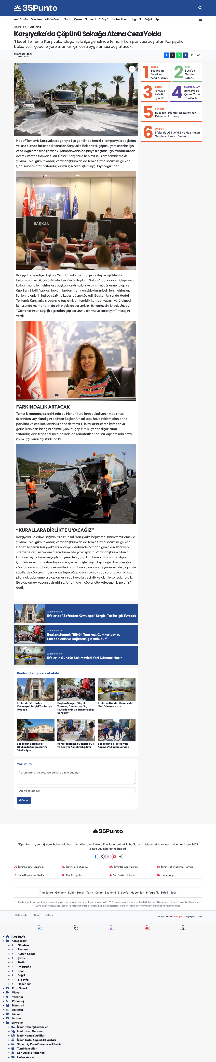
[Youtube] (114, 856)
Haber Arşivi (168, 875)
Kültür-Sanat (53, 19)
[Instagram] (108, 856)
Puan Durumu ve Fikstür (31, 875)
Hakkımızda (21, 915)
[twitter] (75, 928)
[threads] (183, 928)
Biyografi (17, 1005)
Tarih (67, 19)
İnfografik (135, 19)
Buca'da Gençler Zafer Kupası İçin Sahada (191, 74)
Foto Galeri (19, 988)
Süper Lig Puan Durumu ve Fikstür (39, 1044)
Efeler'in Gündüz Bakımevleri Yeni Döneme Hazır (116, 704)
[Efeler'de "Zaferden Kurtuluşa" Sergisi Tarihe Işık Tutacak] (36, 689)
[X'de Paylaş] (172, 55)
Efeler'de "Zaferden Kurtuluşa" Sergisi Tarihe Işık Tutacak (34, 706)
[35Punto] (36, 8)
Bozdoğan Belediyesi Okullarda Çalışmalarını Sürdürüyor (32, 747)
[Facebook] (95, 856)
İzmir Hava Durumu (77, 866)
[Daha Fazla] (185, 55)
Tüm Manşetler (74, 875)
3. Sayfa (104, 19)
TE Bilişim (177, 916)
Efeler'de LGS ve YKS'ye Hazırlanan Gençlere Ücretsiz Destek (177, 134)
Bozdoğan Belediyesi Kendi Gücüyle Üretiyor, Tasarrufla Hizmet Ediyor (160, 74)
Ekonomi (90, 19)
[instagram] (111, 928)
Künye (36, 915)
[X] (102, 856)
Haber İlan (119, 19)
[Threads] (120, 856)
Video (15, 992)
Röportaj (17, 1001)
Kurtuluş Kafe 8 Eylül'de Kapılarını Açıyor (160, 94)
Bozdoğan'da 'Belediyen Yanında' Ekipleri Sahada (113, 745)
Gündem (36, 19)
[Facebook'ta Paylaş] (166, 55)
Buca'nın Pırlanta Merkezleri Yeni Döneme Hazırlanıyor (176, 114)
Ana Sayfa (21, 19)
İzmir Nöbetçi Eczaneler (31, 866)
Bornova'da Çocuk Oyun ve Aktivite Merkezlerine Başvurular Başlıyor (192, 94)
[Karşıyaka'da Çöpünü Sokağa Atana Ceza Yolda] (76, 99)
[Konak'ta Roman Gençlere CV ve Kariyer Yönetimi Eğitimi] (76, 729)
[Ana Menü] (200, 19)
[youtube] (147, 928)
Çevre (78, 19)
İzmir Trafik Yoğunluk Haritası (177, 866)
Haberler (20, 27)
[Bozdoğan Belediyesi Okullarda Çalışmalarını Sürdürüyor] (36, 729)
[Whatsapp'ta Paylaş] (179, 55)
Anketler (17, 1009)
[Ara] (200, 8)
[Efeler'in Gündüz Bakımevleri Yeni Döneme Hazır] (117, 689)
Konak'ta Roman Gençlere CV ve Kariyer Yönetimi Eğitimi (75, 745)
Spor (158, 19)
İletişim (49, 915)
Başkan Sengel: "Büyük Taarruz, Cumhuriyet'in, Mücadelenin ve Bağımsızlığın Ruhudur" (75, 707)
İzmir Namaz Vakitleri (126, 866)
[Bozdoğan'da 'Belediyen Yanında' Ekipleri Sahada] (117, 729)
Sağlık (149, 19)
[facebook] (39, 928)
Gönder (24, 800)
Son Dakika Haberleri (124, 875)
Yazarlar (17, 997)
